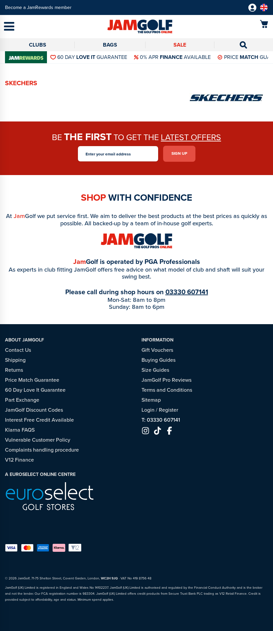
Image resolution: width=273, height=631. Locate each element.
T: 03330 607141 (160, 420)
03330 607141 (186, 292)
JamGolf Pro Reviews (166, 380)
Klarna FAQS (20, 430)
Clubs (37, 45)
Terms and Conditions (166, 390)
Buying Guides (158, 360)
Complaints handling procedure (42, 450)
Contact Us (18, 350)
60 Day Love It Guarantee (35, 390)
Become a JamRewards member (38, 7)
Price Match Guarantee (32, 380)
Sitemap (151, 400)
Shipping (15, 360)
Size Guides (155, 370)
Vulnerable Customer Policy (37, 440)
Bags (110, 45)
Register (168, 410)
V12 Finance (19, 460)
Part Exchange (22, 400)
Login (147, 410)
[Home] (136, 27)
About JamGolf (24, 339)
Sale (179, 45)
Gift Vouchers (157, 350)
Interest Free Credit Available (39, 420)
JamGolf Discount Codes (34, 410)
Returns (14, 370)
